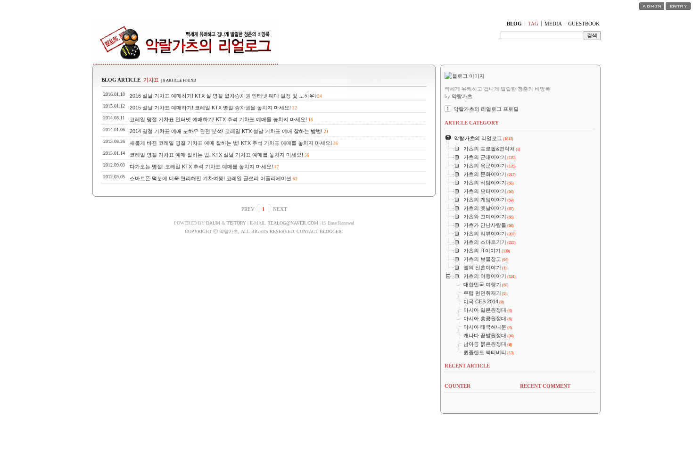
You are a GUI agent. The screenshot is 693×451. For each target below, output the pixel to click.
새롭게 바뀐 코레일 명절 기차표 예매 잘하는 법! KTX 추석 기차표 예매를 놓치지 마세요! (231, 143)
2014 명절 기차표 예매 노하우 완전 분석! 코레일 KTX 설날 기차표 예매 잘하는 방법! (226, 131)
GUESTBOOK (584, 23)
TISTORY (236, 223)
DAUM (213, 223)
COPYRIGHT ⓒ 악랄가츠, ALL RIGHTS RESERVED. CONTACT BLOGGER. (264, 231)
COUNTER (457, 386)
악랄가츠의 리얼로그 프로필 (486, 109)
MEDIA (553, 23)
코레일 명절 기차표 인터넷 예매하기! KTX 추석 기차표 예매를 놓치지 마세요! (218, 119)
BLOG (514, 23)
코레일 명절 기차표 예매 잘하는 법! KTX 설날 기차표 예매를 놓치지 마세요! (216, 155)
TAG (533, 23)
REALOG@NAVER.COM (292, 223)
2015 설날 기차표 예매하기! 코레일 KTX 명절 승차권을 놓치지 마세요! (210, 107)
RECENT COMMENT (545, 386)
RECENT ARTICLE (467, 365)
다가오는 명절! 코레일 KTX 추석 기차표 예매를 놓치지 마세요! (201, 166)
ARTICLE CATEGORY (472, 122)
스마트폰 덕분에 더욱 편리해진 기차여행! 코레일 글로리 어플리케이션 (210, 178)
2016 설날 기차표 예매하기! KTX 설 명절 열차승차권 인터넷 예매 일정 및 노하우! (223, 96)
